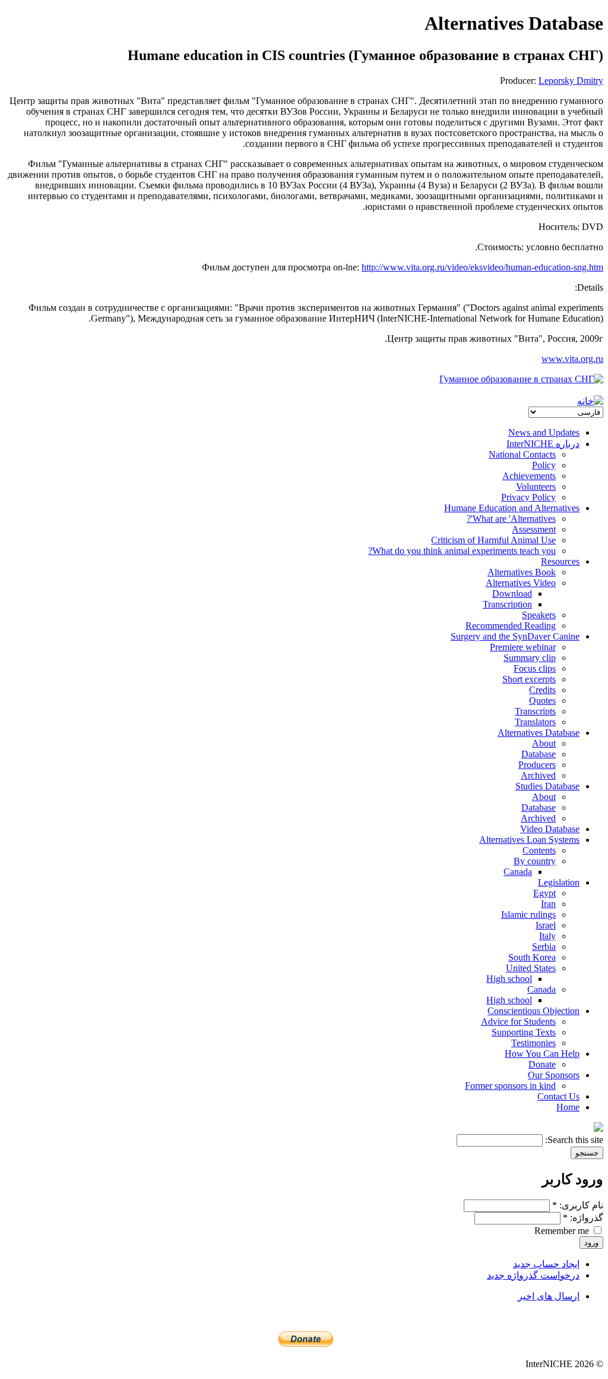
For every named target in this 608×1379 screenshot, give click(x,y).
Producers (537, 765)
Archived (538, 775)
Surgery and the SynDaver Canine (515, 636)
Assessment (534, 529)
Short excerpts (529, 679)
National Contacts (522, 454)
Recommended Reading (511, 626)
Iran (548, 904)
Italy (547, 936)
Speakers (539, 615)
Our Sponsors (554, 1075)
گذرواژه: (583, 1218)
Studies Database (547, 786)
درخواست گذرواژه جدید (533, 1275)
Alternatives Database (539, 733)
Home (568, 1107)
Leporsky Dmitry (571, 80)
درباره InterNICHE (543, 444)
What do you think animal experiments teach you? (462, 551)
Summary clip (530, 658)
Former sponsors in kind (510, 1086)
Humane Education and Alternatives (512, 508)
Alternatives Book (521, 572)
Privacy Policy (528, 497)
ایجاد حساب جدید (546, 1264)
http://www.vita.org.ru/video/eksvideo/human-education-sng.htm (482, 267)
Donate (542, 1064)
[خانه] (590, 401)
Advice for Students (518, 1021)
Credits (542, 690)
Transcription (507, 604)
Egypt (544, 893)
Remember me (562, 1231)
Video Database (550, 829)
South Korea (532, 957)
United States (531, 968)
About (544, 743)
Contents (539, 850)
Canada (518, 872)
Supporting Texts (524, 1032)
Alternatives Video (521, 583)
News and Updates (544, 432)
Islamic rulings (528, 914)
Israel (546, 925)
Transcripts (535, 711)
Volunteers (536, 486)
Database (538, 754)
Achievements (529, 476)
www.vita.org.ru (572, 359)
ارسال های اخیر (549, 1296)
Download (512, 593)
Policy (544, 465)
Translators (535, 722)
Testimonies (533, 1043)
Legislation (559, 882)
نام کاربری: (577, 1205)
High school (509, 979)
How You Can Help (542, 1054)
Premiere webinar (523, 647)
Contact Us (558, 1096)
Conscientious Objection (533, 1011)
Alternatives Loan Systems (529, 840)
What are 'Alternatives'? (511, 519)
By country (535, 861)
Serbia (544, 947)
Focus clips (535, 668)
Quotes (542, 700)
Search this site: (573, 1140)
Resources (560, 561)
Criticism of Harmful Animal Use (493, 540)
